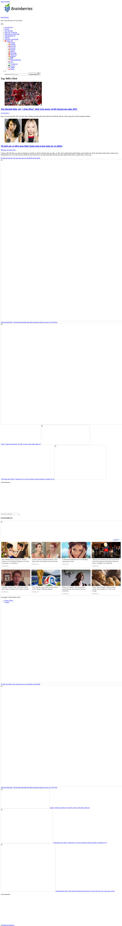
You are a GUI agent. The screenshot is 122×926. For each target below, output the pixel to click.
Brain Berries (5, 17)
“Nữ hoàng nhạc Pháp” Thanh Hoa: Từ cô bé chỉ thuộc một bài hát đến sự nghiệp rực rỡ (28, 479)
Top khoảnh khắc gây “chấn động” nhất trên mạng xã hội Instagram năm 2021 (39, 109)
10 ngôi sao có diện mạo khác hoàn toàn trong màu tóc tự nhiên (31, 146)
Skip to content (5, 1)
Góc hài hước (9, 31)
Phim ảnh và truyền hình (12, 34)
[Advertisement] (58, 498)
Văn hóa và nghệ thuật (11, 39)
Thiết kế (7, 37)
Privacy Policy (9, 600)
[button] (5, 71)
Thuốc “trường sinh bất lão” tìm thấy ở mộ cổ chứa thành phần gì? (21, 444)
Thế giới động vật (10, 36)
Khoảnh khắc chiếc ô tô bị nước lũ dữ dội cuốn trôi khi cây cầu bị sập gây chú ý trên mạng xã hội (85, 891)
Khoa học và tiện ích (11, 32)
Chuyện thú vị (9, 27)
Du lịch (7, 29)
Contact (7, 602)
